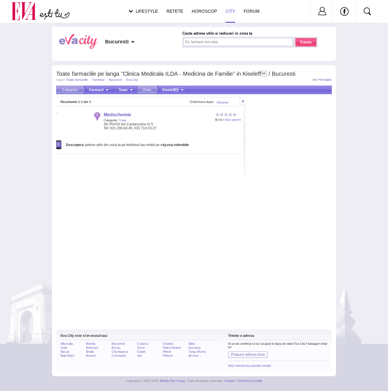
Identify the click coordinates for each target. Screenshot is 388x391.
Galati (141, 351)
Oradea (168, 343)
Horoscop (204, 11)
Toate (122, 120)
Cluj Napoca (120, 351)
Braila (90, 351)
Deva (141, 347)
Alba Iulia (67, 343)
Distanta (222, 102)
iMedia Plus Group (172, 380)
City (230, 11)
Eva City (132, 79)
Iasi (139, 355)
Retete (174, 11)
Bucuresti (115, 79)
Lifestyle (147, 11)
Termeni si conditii (249, 380)
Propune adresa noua (248, 354)
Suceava (194, 347)
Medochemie (117, 114)
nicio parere (233, 119)
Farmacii (98, 79)
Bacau (65, 351)
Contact (229, 380)
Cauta (306, 42)
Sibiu (191, 343)
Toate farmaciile (77, 79)
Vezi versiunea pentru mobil (249, 366)
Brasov (91, 355)
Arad (64, 347)
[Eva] (27, 6)
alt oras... (194, 355)
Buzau (116, 347)
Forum (252, 11)
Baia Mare (67, 355)
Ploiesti (167, 355)
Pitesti (167, 351)
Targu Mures (197, 351)
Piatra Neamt (172, 347)
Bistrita (90, 343)
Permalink (325, 79)
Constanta (119, 355)
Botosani (92, 347)
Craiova (142, 343)
